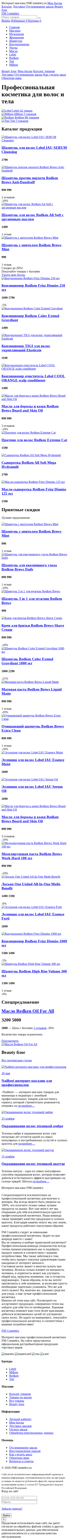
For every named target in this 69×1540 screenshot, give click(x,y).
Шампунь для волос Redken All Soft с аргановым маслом (32, 217)
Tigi (11, 61)
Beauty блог (9, 71)
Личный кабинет (20, 1419)
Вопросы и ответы (21, 1461)
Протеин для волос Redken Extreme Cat (34, 440)
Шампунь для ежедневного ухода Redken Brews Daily (29, 567)
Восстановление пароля (24, 1451)
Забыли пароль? (12, 1508)
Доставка (19, 6)
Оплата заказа (18, 1429)
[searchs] (39, 18)
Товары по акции (20, 1397)
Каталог (7, 6)
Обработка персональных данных (31, 1432)
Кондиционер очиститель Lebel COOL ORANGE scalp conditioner (33, 378)
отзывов (40, 1028)
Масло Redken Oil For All (28, 1011)
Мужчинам (16, 34)
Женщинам (16, 37)
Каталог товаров (44, 71)
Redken (14, 58)
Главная (14, 27)
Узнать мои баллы (13, 274)
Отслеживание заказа (40, 6)
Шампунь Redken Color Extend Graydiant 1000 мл (27, 661)
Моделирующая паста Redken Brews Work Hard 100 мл (32, 856)
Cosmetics (10, 13)
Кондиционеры (19, 44)
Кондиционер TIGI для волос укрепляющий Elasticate (26, 348)
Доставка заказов (20, 1426)
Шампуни (15, 40)
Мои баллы (54, 3)
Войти (6, 1515)
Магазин (15, 30)
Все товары (16, 1400)
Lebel (12, 54)
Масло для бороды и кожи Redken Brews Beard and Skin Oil (30, 408)
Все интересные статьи (17, 1060)
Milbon (13, 64)
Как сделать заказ (54, 74)
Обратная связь (11, 78)
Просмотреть (10, 1040)
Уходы (13, 47)
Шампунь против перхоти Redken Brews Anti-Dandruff (30, 180)
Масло (13, 51)
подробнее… (26, 1105)
